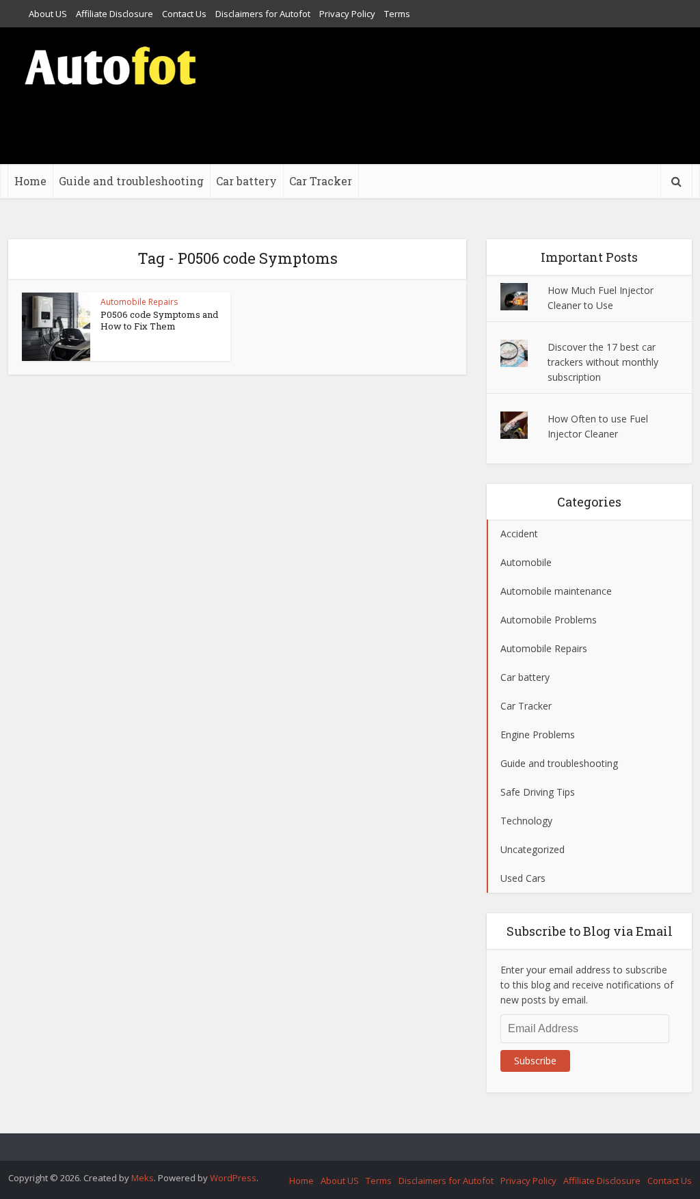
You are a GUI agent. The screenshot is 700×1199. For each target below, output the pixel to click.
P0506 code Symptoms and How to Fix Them (159, 320)
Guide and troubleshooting (131, 181)
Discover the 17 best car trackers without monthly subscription (603, 361)
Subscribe (535, 1060)
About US (48, 14)
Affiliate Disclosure (114, 14)
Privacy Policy (347, 14)
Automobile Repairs (139, 302)
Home (30, 181)
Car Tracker (320, 181)
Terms (397, 14)
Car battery (246, 181)
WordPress (233, 1178)
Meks (142, 1178)
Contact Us (184, 14)
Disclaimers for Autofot (262, 14)
